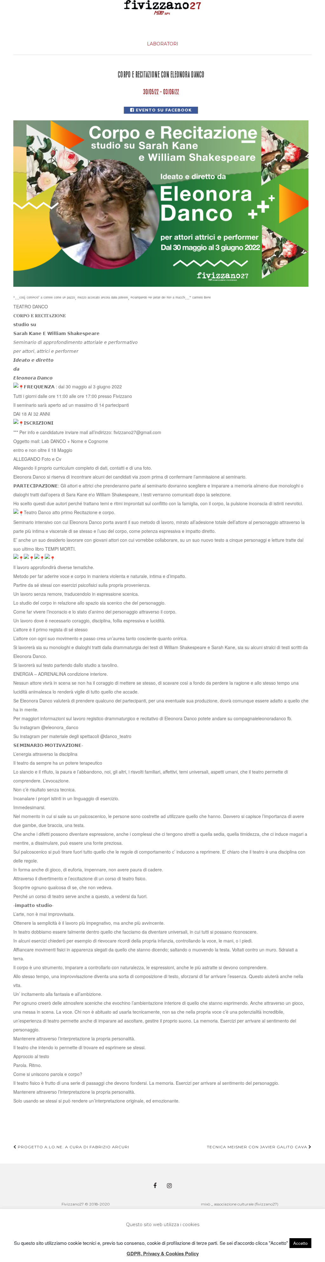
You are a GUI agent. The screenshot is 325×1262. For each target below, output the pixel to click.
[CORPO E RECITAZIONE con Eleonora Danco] (160, 203)
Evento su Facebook (163, 109)
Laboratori (162, 44)
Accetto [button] (300, 1243)
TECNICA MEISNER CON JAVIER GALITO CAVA (257, 1147)
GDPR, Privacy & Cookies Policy (163, 1253)
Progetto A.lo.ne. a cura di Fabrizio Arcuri (73, 1147)
